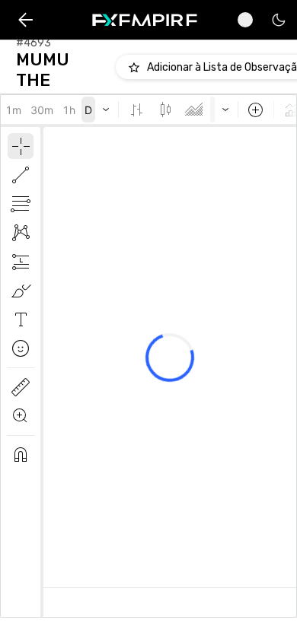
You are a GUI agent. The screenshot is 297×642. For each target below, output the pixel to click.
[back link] (25, 20)
